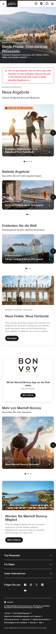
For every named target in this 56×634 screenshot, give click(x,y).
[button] (28, 602)
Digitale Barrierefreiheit (41, 619)
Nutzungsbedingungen (21, 613)
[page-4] (29, 161)
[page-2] (26, 161)
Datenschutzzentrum (11, 619)
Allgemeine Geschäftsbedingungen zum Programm (22, 616)
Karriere (7, 613)
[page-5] (31, 161)
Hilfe (40, 623)
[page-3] (29, 268)
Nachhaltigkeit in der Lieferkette (15, 623)
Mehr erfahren (28, 395)
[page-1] (24, 161)
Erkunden (12, 338)
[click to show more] (53, 133)
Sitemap (33, 623)
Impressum (26, 619)
